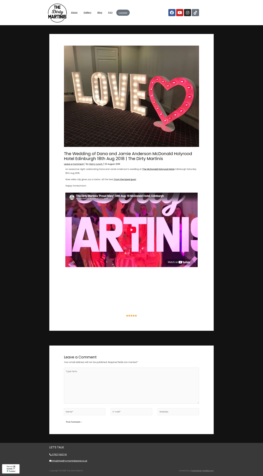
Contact (123, 12)
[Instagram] (187, 12)
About (74, 12)
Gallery (87, 12)
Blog (99, 12)
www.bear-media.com (203, 470)
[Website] (178, 412)
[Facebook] (171, 12)
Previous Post (69, 338)
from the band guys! (125, 179)
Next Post (196, 338)
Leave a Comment (74, 164)
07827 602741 (59, 454)
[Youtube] (179, 12)
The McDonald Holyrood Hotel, (158, 169)
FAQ (110, 12)
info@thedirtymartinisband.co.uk (69, 460)
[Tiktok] (195, 12)
